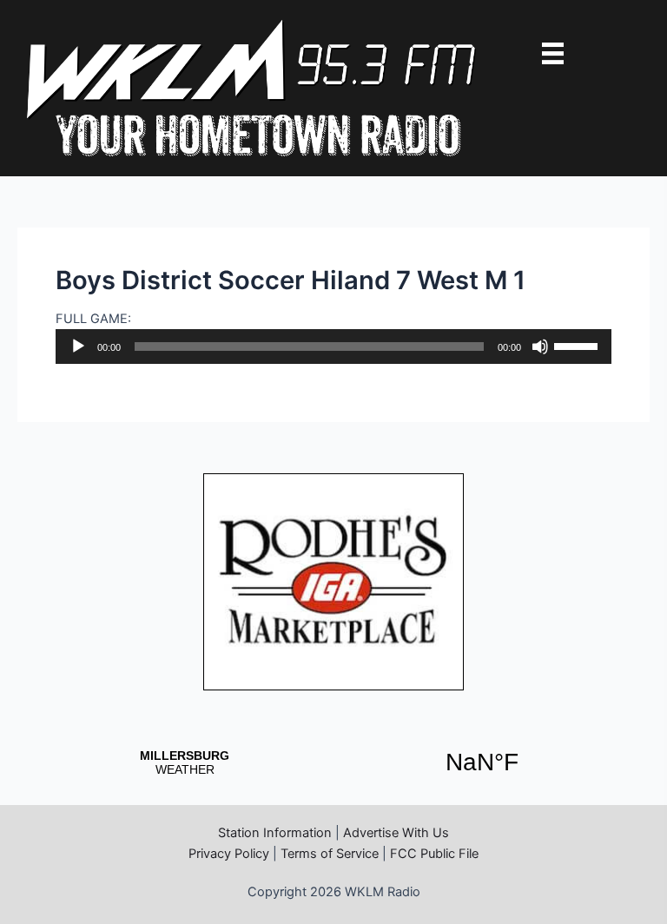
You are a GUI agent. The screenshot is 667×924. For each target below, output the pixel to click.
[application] (333, 346)
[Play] (78, 346)
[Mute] (540, 346)
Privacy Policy (228, 853)
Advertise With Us (396, 833)
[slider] (578, 344)
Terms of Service (330, 853)
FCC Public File (434, 853)
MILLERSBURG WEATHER (333, 762)
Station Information (275, 833)
